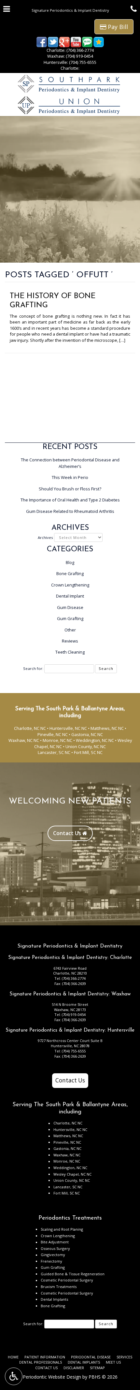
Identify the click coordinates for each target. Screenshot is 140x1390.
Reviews (70, 641)
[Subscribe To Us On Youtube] (76, 41)
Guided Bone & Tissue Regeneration (73, 1273)
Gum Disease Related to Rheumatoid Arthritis (70, 511)
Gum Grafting (70, 618)
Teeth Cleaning (70, 652)
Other (70, 630)
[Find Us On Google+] (64, 41)
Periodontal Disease (91, 1356)
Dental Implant (70, 596)
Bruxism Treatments (59, 1286)
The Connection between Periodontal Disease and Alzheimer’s (70, 463)
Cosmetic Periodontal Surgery (67, 1280)
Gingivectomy (53, 1254)
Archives (45, 537)
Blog (70, 562)
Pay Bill (117, 27)
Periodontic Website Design (52, 1377)
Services (124, 1356)
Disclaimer (73, 1367)
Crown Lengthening (70, 585)
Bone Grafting (70, 573)
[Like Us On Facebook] (41, 41)
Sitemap (97, 1367)
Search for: (33, 668)
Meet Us (113, 1362)
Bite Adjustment (55, 1241)
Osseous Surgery (55, 1248)
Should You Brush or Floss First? (70, 489)
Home (13, 1356)
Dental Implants (54, 1299)
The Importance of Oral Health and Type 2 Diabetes (70, 500)
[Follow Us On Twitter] (53, 41)
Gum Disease (70, 607)
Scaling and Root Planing (62, 1229)
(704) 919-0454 (79, 56)
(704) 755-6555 (82, 62)
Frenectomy (51, 1261)
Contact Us (70, 1080)
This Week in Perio (70, 477)
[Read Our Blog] (87, 41)
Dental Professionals (40, 1362)
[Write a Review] (98, 41)
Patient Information (44, 1356)
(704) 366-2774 (80, 50)
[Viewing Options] (13, 1376)
